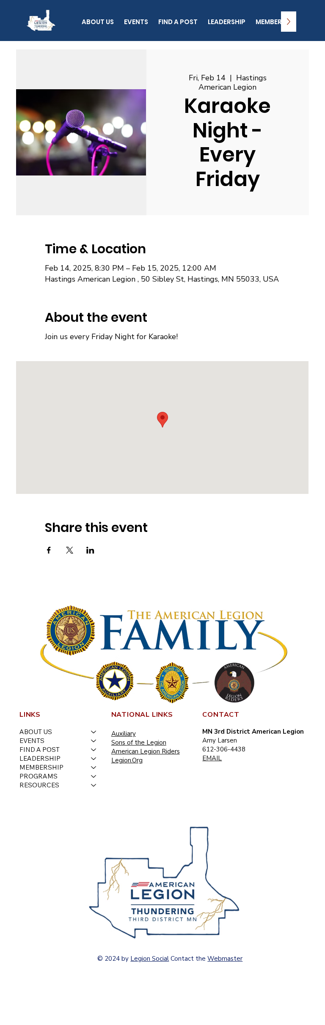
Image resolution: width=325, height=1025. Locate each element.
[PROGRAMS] (94, 776)
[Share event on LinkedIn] (90, 550)
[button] (98, 21)
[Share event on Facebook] (49, 550)
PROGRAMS (38, 776)
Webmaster (224, 958)
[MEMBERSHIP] (94, 767)
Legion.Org (127, 760)
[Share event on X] (70, 550)
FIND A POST (39, 749)
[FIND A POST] (94, 749)
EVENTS (31, 741)
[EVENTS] (94, 740)
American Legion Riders (145, 751)
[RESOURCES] (94, 785)
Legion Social (149, 958)
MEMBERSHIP (41, 767)
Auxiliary (123, 733)
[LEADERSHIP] (94, 758)
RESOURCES (39, 785)
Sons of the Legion (138, 742)
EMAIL (212, 758)
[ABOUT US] (94, 731)
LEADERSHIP (40, 758)
